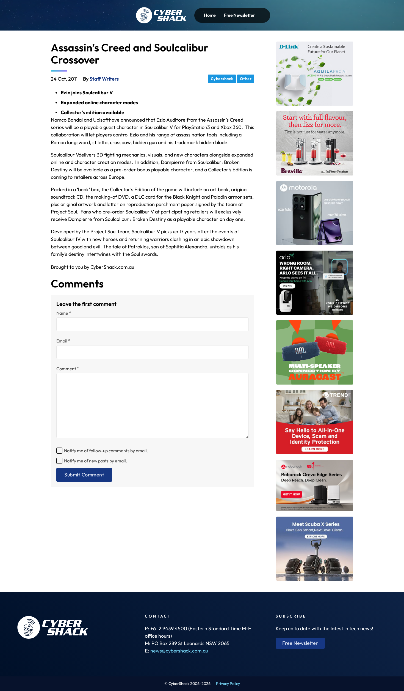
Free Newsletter (239, 15)
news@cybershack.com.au (179, 651)
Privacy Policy (228, 683)
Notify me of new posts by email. (95, 461)
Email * (63, 341)
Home (210, 15)
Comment (67, 368)
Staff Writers (104, 79)
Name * (63, 313)
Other (246, 78)
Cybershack (222, 78)
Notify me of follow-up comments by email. (106, 450)
